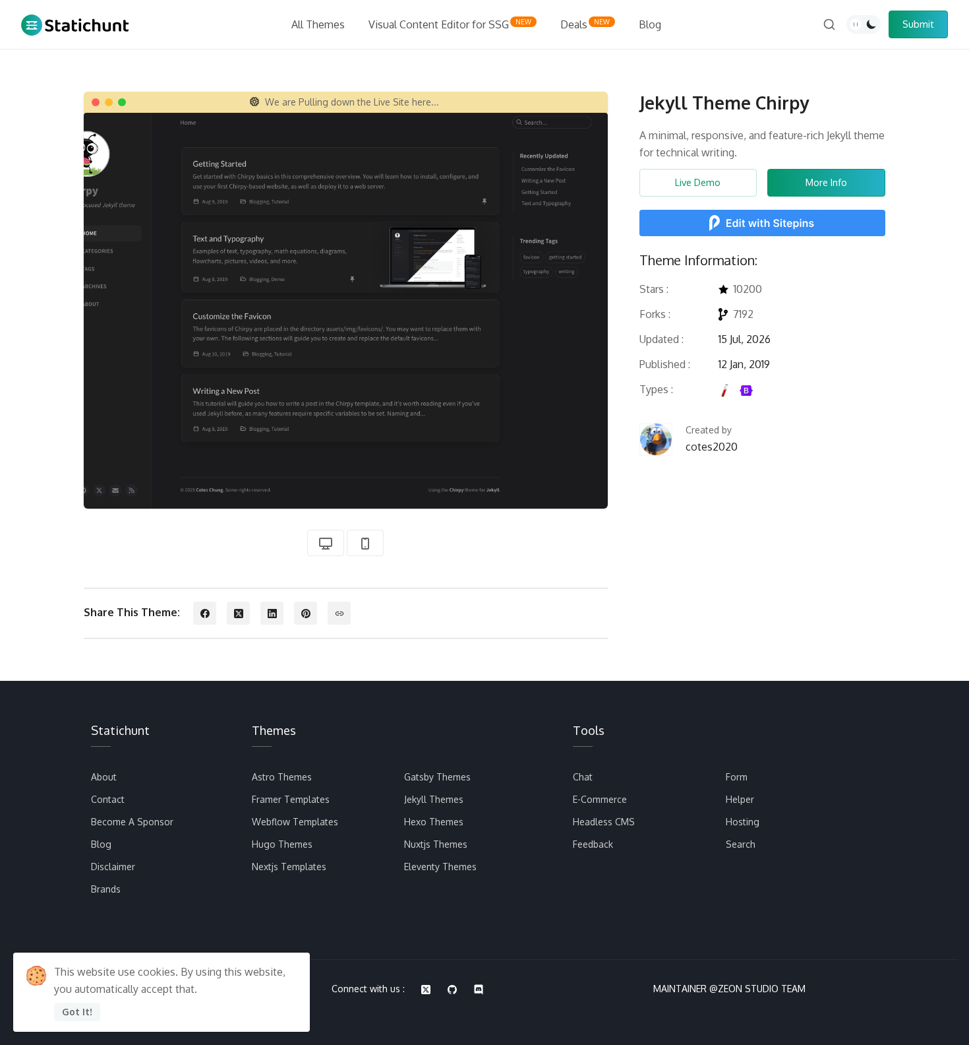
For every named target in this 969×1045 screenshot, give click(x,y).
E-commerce (600, 799)
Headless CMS (604, 821)
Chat (583, 776)
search (740, 844)
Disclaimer (113, 866)
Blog (650, 24)
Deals (585, 24)
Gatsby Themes (437, 776)
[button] (204, 613)
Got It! (77, 1011)
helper (740, 799)
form (737, 776)
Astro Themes (282, 776)
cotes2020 (712, 446)
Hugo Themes (282, 844)
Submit (918, 24)
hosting (742, 821)
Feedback (593, 844)
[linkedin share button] (271, 613)
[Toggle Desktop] (325, 543)
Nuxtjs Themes (435, 844)
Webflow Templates (295, 821)
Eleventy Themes (440, 866)
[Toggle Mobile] (365, 543)
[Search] (829, 24)
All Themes (318, 24)
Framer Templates (291, 799)
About (104, 776)
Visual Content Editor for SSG (449, 24)
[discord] (478, 989)
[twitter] (426, 989)
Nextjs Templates (289, 866)
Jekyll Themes (433, 799)
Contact (108, 799)
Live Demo (697, 182)
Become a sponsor (132, 821)
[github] (452, 989)
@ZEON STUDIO (743, 988)
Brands (106, 889)
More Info (826, 182)
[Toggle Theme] (863, 24)
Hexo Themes (433, 821)
